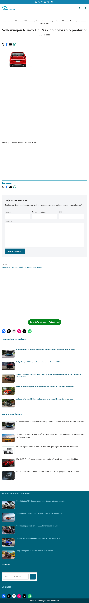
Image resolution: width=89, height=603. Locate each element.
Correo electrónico (39, 212)
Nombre (8, 212)
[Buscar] (85, 8)
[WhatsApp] (30, 331)
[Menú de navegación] (79, 8)
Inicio (4, 21)
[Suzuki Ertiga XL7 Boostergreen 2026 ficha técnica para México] (8, 505)
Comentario (10, 221)
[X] (9, 331)
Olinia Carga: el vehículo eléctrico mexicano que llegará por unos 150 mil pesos (47, 447)
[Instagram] (19, 331)
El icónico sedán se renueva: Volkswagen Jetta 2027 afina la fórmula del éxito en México (45, 349)
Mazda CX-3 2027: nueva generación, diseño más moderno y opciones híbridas (47, 459)
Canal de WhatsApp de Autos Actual (44, 322)
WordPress (55, 601)
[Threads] (24, 331)
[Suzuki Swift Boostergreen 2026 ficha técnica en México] (8, 542)
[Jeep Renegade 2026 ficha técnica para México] (8, 555)
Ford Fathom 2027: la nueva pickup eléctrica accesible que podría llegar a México (47, 471)
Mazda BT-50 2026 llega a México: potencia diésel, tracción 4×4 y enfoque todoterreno (45, 386)
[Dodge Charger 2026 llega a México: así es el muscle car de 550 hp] (8, 366)
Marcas (10, 21)
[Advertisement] (44, 89)
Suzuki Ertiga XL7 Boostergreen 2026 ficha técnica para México (40, 501)
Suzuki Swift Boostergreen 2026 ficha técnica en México (38, 538)
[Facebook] (4, 331)
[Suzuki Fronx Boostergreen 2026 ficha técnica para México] (8, 517)
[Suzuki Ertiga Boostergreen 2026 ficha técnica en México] (8, 530)
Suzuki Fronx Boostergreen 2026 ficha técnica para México (39, 513)
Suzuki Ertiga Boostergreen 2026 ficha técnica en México (38, 526)
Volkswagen (19, 21)
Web (60, 212)
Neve (32, 601)
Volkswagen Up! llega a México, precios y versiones (42, 21)
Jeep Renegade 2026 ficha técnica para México (34, 551)
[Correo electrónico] (14, 331)
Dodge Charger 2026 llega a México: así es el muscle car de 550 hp (38, 362)
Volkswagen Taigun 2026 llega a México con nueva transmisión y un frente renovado (44, 399)
